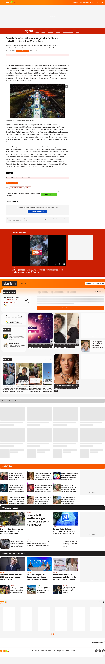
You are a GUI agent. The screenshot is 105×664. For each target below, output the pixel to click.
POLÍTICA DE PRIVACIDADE (67, 651)
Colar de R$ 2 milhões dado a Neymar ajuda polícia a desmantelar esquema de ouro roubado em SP (16, 590)
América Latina (30, 540)
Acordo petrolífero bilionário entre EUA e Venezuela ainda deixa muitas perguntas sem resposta (38, 543)
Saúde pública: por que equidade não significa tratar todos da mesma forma (70, 544)
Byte (9, 483)
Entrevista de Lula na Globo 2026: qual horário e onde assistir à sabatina (11, 577)
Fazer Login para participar (37, 211)
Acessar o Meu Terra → (25, 283)
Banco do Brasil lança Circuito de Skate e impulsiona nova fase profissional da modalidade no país (43, 590)
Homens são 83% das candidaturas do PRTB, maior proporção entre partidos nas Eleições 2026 (17, 544)
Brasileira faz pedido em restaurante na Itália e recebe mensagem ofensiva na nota (64, 577)
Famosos (37, 483)
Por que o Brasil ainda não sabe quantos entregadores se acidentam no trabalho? (12, 531)
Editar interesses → (99, 291)
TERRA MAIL (75, 2)
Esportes (39, 585)
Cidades (12, 585)
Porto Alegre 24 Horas (17, 187)
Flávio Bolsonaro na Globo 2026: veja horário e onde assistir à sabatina (70, 590)
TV (62, 471)
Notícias (28, 187)
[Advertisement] (92, 544)
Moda (36, 471)
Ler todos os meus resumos (70, 308)
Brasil (13, 267)
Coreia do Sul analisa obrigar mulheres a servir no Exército (38, 519)
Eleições (12, 540)
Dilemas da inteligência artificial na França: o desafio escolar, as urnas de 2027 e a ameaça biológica (64, 531)
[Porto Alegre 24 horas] (9, 173)
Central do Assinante (86, 2)
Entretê (10, 471)
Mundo (55, 526)
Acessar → (22, 329)
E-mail (97, 2)
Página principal (10, 2)
